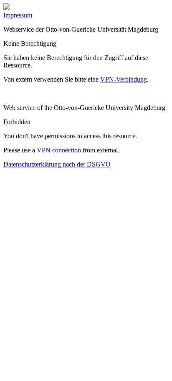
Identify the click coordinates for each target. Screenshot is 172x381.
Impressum (17, 15)
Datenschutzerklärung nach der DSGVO (57, 164)
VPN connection (59, 150)
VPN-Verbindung (123, 79)
